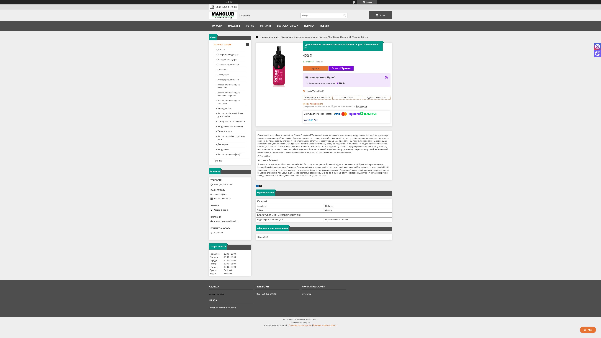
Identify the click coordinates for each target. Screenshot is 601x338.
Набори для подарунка (228, 54)
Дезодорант (223, 144)
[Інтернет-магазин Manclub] (223, 15)
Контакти (265, 26)
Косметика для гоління (228, 64)
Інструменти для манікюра (230, 126)
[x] (260, 186)
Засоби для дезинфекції (229, 154)
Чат (590, 330)
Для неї (221, 49)
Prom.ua (315, 320)
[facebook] (257, 186)
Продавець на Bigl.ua (300, 322)
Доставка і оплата (287, 26)
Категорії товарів (222, 44)
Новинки (309, 26)
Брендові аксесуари (227, 59)
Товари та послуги (269, 37)
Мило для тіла (224, 108)
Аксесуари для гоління (228, 80)
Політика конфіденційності (325, 325)
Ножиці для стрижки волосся (231, 121)
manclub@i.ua (219, 194)
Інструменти (223, 149)
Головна (217, 26)
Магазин (233, 26)
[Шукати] (344, 15)
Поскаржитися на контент (300, 325)
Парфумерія (223, 75)
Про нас (249, 26)
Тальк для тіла (225, 131)
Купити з (335, 68)
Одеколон (286, 37)
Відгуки (324, 26)
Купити (315, 68)
